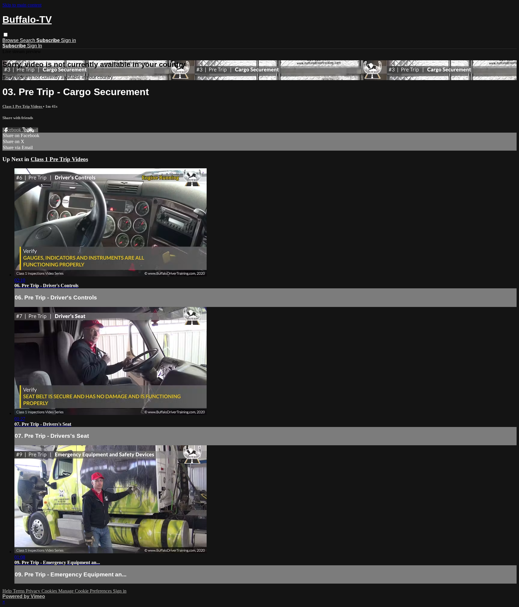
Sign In (34, 45)
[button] (6, 35)
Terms (19, 590)
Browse (11, 40)
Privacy (33, 590)
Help (7, 590)
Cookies (49, 590)
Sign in (68, 40)
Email (32, 129)
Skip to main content (21, 5)
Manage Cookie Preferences (85, 590)
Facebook (12, 129)
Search (28, 40)
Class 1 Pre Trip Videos (22, 106)
